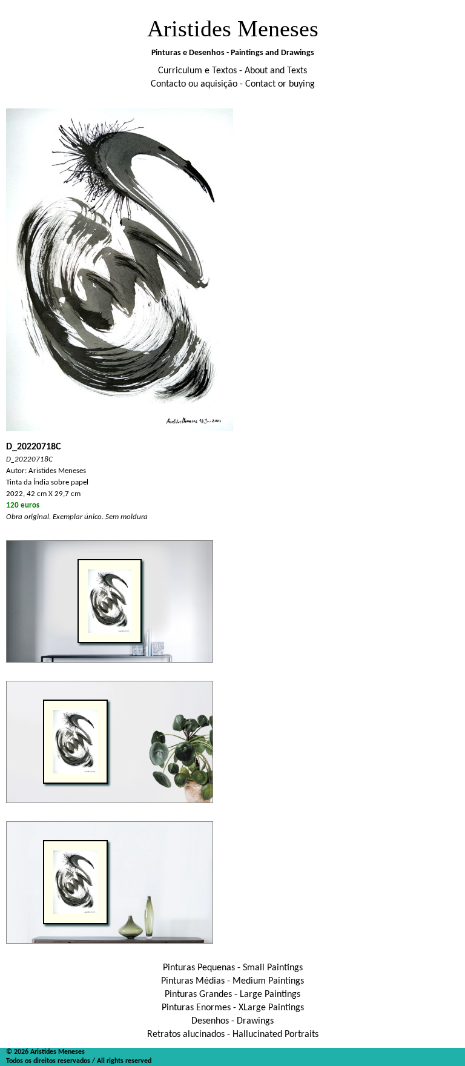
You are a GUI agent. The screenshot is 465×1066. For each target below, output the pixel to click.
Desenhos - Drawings (232, 1021)
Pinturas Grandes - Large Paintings (232, 994)
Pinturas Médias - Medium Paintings (232, 981)
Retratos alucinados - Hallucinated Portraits (232, 1034)
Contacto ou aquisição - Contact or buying (233, 84)
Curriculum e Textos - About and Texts (232, 71)
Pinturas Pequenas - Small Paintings (233, 968)
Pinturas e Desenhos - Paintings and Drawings (232, 53)
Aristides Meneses (232, 28)
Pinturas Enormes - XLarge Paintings (233, 1008)
